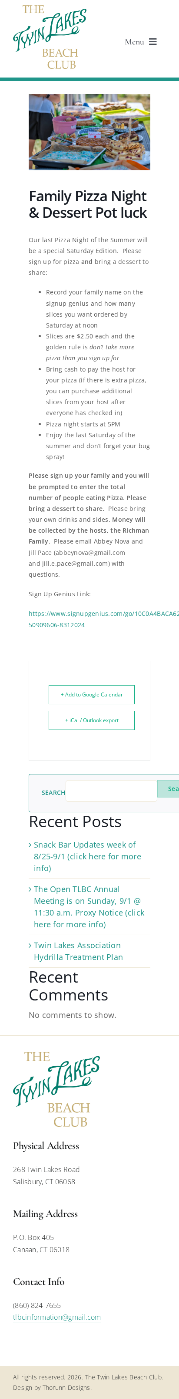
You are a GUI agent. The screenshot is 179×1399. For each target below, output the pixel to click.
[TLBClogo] (49, 9)
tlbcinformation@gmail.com (57, 1317)
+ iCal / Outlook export (92, 720)
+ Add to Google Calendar (92, 694)
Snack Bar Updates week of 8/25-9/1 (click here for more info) (87, 856)
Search (54, 793)
